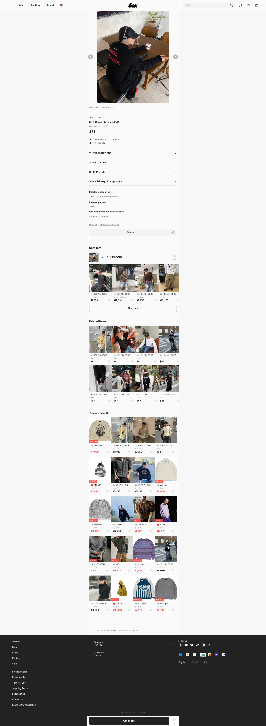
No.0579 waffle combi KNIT (129, 630)
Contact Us (17, 699)
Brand (50, 5)
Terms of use (19, 682)
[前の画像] (90, 56)
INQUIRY (93, 224)
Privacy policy (19, 677)
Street (92, 206)
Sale (20, 5)
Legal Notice (18, 693)
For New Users (19, 671)
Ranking (35, 5)
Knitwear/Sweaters (109, 196)
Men (14, 647)
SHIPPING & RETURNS (109, 224)
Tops (91, 196)
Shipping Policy (20, 688)
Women (16, 641)
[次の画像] (175, 56)
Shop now (133, 308)
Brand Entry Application (24, 705)
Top (90, 630)
